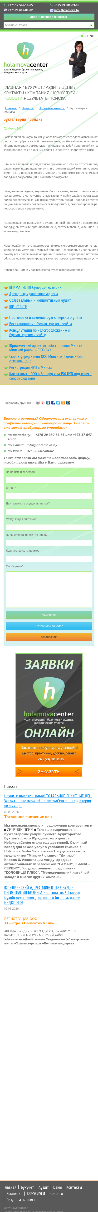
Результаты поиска (45, 98)
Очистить (49, 615)
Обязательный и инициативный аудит (40, 300)
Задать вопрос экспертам (48, 17)
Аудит (52, 87)
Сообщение (14, 566)
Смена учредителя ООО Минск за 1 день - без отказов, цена (46, 358)
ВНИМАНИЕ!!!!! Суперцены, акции (35, 287)
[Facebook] (53, 403)
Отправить (49, 637)
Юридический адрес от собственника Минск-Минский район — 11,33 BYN (45, 347)
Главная (13, 87)
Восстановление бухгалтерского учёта (40, 324)
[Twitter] (58, 403)
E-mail (11, 487)
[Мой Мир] (68, 403)
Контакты (14, 93)
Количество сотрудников (22, 550)
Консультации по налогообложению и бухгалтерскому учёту (39, 332)
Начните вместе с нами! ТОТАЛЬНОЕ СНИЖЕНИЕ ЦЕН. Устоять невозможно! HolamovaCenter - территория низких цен (48, 800)
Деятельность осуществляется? (28, 503)
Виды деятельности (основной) (27, 535)
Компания (38, 93)
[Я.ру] (43, 403)
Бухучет (34, 87)
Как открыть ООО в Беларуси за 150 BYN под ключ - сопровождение (50, 376)
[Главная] (26, 58)
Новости (13, 98)
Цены (67, 87)
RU (82, 36)
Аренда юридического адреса (33, 294)
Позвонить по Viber (49, 626)
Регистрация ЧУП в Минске (31, 367)
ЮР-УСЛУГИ (64, 93)
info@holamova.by (66, 10)
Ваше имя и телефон (20, 472)
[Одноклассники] (63, 403)
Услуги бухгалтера (16, 1208)
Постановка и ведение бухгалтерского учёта (45, 317)
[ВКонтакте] (48, 403)
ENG (90, 36)
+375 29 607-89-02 (20, 10)
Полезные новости (52, 108)
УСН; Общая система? (21, 519)
